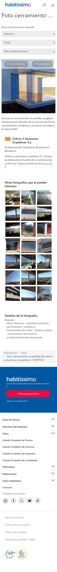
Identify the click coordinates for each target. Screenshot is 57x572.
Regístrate (8, 474)
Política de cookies (15, 532)
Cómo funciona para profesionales (20, 478)
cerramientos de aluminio (22, 334)
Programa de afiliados (14, 491)
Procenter (7, 447)
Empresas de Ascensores (15, 431)
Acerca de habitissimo (14, 485)
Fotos (5, 444)
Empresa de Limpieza (13, 434)
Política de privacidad (17, 525)
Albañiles (7, 456)
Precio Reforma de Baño (15, 424)
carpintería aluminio (37, 323)
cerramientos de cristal (19, 330)
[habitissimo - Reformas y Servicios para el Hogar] (14, 5)
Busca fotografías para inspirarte (18, 27)
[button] (28, 420)
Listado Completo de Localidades (20, 460)
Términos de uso (14, 517)
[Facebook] (13, 501)
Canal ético (8, 488)
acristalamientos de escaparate (24, 337)
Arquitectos (8, 459)
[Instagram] (5, 501)
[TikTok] (38, 501)
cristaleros (29, 327)
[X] (21, 501)
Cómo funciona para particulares (19, 471)
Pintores (7, 449)
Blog (5, 438)
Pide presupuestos (28, 566)
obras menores (15, 323)
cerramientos (14, 327)
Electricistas (8, 453)
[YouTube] (29, 501)
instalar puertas (43, 330)
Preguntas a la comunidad (16, 441)
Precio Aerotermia (12, 427)
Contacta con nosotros (14, 494)
